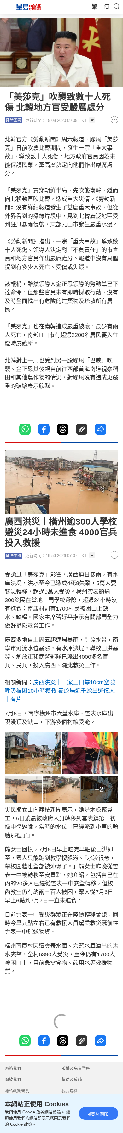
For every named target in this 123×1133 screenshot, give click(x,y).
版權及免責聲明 (76, 1068)
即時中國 (13, 556)
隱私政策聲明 (17, 1090)
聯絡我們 (13, 1068)
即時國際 (13, 120)
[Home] (29, 6)
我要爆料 (70, 1090)
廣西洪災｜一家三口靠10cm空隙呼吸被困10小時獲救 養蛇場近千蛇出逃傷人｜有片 (60, 691)
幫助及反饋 (72, 1079)
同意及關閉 (97, 1113)
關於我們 (13, 1079)
